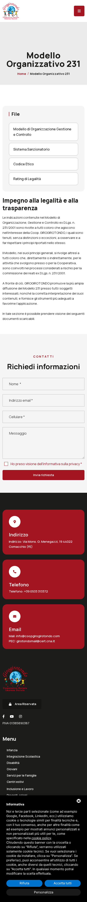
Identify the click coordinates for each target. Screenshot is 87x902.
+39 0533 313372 (35, 591)
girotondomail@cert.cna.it (35, 641)
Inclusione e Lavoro (20, 789)
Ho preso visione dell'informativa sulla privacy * (46, 464)
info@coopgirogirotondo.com (38, 636)
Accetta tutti (63, 883)
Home (21, 74)
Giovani (12, 769)
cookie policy (41, 838)
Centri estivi (15, 781)
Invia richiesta (43, 475)
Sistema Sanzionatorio (31, 149)
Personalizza (43, 892)
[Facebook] (4, 716)
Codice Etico (23, 164)
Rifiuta (24, 883)
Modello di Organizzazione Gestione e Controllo (42, 132)
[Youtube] (12, 716)
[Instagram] (20, 716)
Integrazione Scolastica (23, 756)
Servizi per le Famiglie (22, 775)
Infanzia (12, 750)
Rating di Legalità (27, 178)
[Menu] (79, 11)
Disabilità (13, 762)
